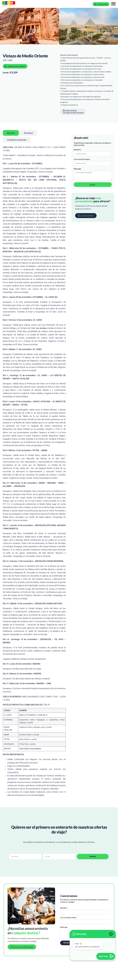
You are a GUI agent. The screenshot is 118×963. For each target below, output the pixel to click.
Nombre (77, 149)
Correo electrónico (82, 159)
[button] (57, 43)
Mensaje (77, 169)
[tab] (11, 133)
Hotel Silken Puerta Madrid (30, 749)
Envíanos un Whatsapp (23, 947)
